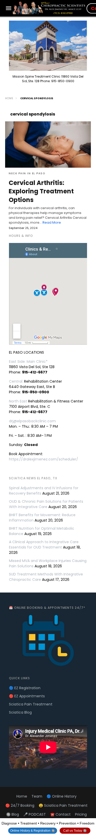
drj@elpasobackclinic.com (32, 421)
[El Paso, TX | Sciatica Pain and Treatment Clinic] (49, 8)
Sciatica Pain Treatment (30, 704)
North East (18, 401)
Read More (51, 222)
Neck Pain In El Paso (27, 173)
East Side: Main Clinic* (28, 361)
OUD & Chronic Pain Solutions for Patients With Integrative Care (46, 504)
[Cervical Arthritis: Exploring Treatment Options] (48, 144)
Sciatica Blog (20, 712)
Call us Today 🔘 (75, 830)
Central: (16, 381)
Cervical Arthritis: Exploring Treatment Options (41, 191)
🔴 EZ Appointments (27, 696)
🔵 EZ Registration (24, 687)
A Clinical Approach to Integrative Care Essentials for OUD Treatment (44, 544)
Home (9, 98)
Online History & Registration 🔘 (32, 830)
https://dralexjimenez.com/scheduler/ (43, 459)
